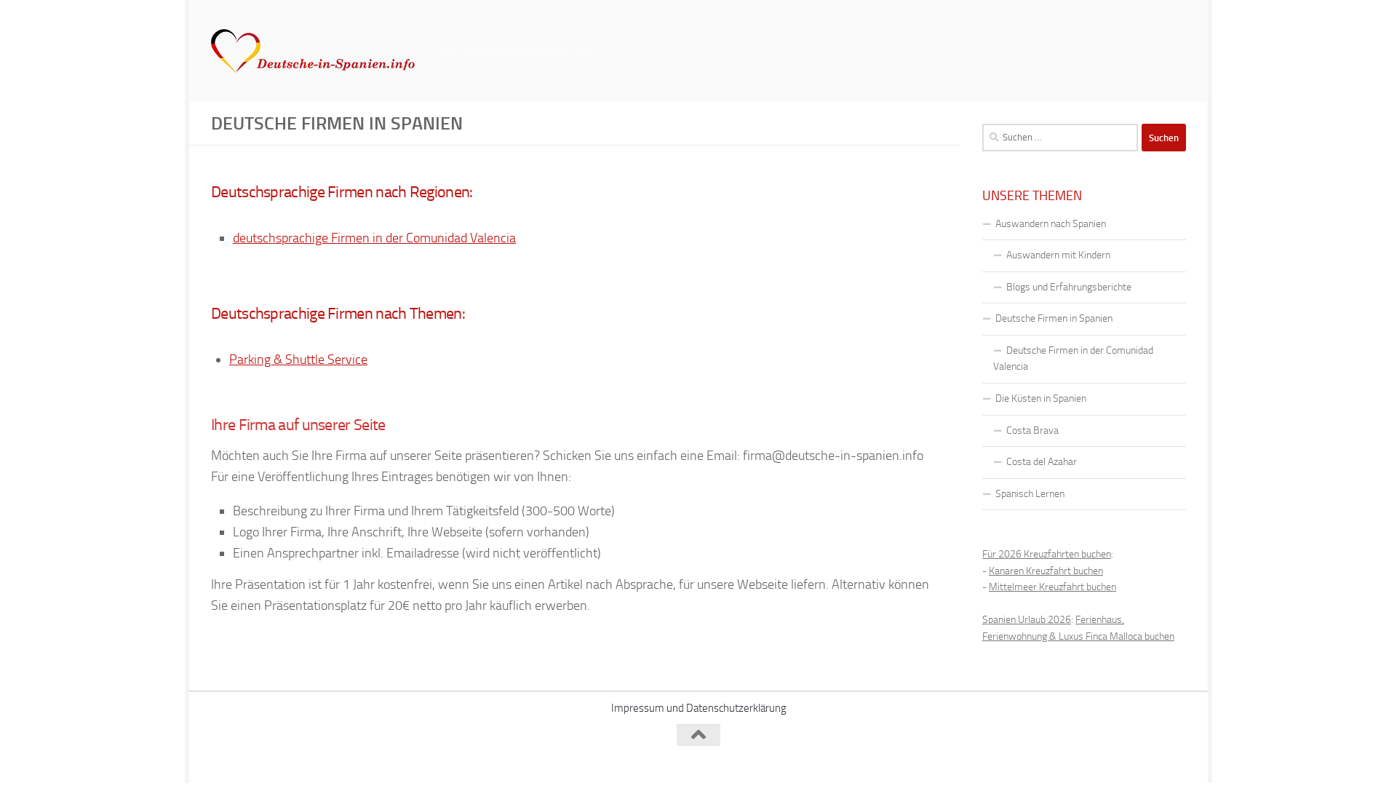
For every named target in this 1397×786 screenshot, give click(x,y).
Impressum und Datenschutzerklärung (699, 708)
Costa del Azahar (1041, 462)
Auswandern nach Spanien (1050, 224)
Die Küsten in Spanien (1040, 398)
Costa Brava (1032, 430)
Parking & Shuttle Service (298, 360)
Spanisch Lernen (1029, 494)
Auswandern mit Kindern (1058, 255)
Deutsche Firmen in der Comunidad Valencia (1073, 358)
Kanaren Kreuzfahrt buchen (1046, 571)
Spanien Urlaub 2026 (1026, 620)
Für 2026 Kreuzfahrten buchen (1046, 554)
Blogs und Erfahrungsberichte (1068, 287)
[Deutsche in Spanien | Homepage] (313, 51)
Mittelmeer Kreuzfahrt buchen (1052, 587)
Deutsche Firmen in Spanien (1054, 318)
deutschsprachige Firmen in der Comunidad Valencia (374, 238)
